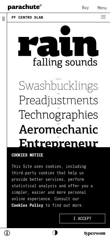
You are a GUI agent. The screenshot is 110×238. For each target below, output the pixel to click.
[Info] (17, 234)
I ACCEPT (82, 218)
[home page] (25, 7)
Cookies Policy (27, 205)
